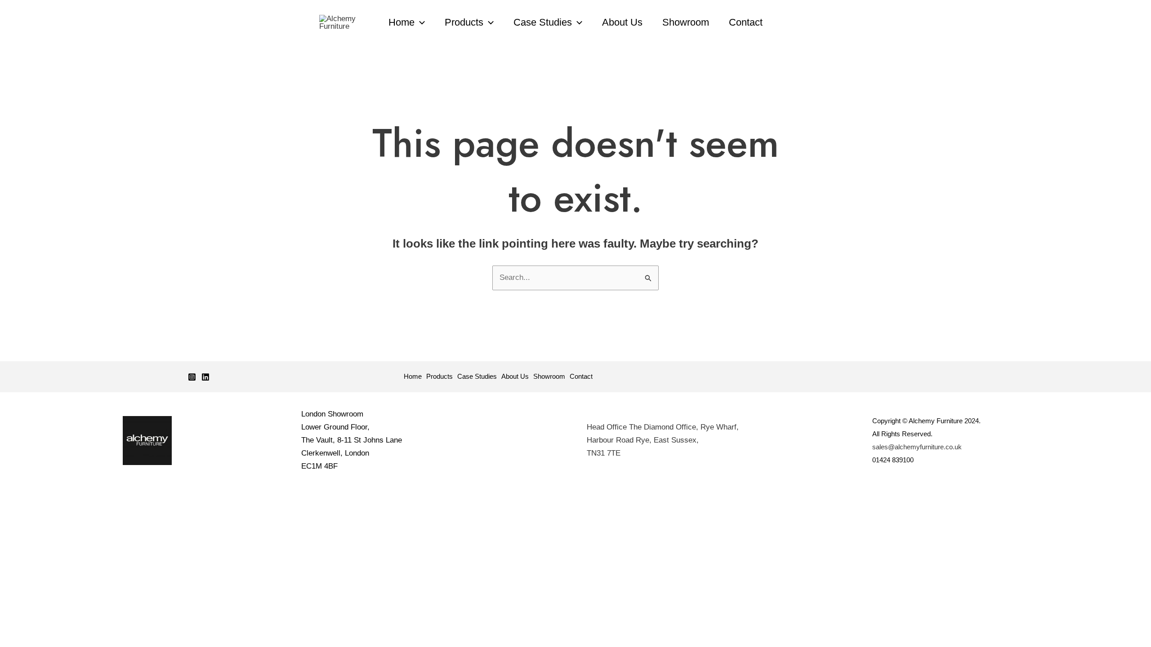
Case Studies (542, 22)
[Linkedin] (205, 377)
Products (464, 22)
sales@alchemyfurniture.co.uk (917, 447)
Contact (746, 22)
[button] (420, 22)
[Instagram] (192, 377)
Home (401, 22)
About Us (622, 22)
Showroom (685, 22)
